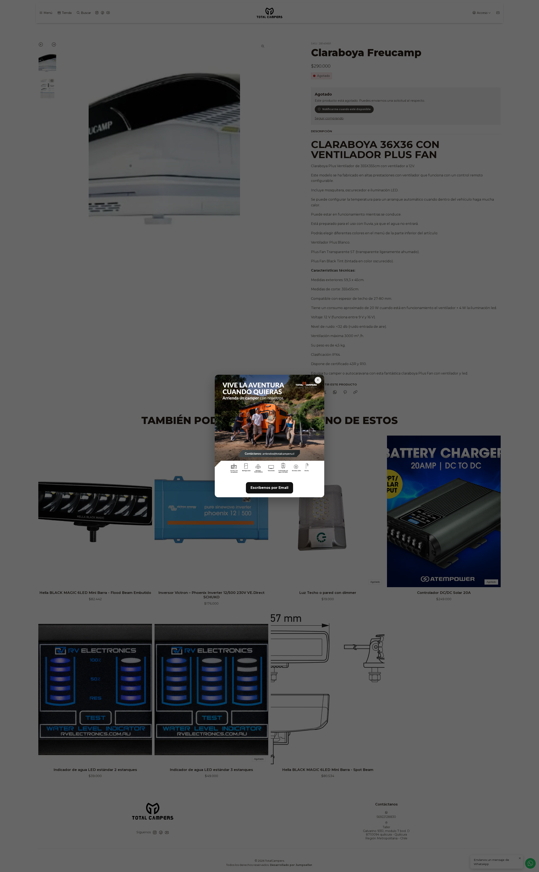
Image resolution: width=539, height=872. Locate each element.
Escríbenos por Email (269, 488)
